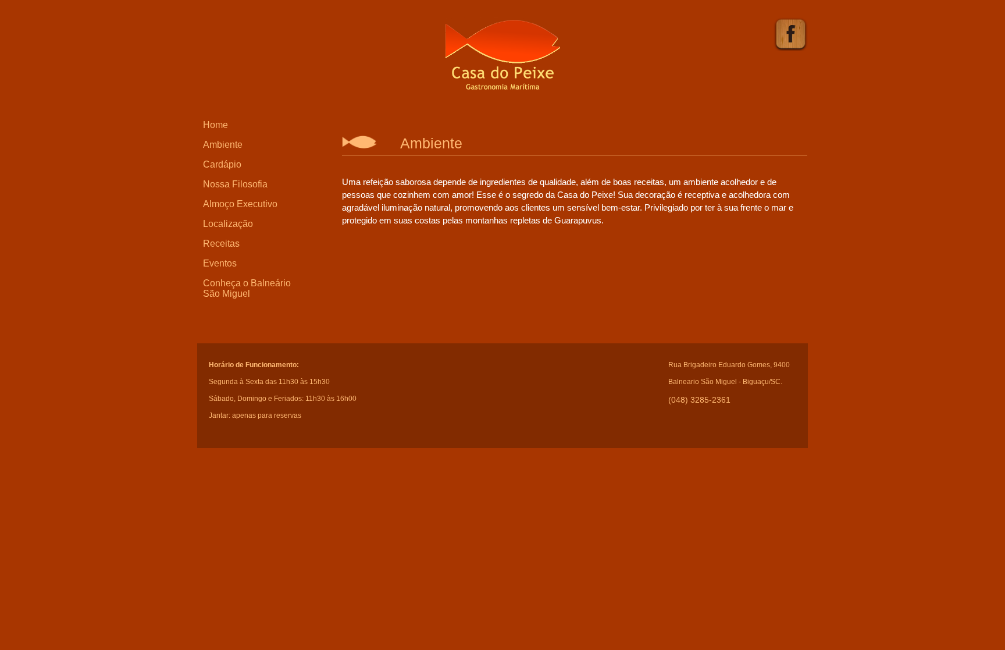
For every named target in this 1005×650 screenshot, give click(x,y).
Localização (228, 224)
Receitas (221, 243)
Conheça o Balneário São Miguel (247, 288)
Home (215, 125)
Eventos (220, 263)
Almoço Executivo (240, 204)
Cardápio (222, 164)
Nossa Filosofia (235, 184)
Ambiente (223, 145)
